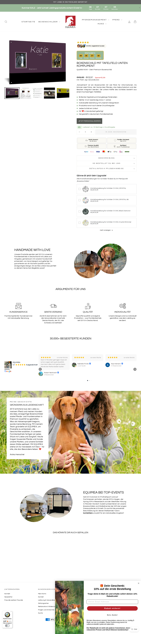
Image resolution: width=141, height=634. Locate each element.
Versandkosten (93, 80)
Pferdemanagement (94, 20)
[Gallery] (36, 68)
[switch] (7, 625)
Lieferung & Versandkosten (48, 600)
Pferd (116, 20)
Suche (40, 613)
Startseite (28, 22)
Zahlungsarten (43, 603)
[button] (40, 369)
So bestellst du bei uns (107, 163)
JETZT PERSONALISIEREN (89, 121)
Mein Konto (42, 594)
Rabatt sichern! (112, 608)
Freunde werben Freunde (13, 600)
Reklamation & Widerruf (46, 606)
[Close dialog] (138, 583)
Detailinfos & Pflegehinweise (106, 168)
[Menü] (11, 612)
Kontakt (7, 594)
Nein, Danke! (112, 615)
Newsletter (8, 597)
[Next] (66, 62)
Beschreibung (107, 158)
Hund (101, 24)
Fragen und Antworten (46, 610)
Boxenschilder (48, 22)
